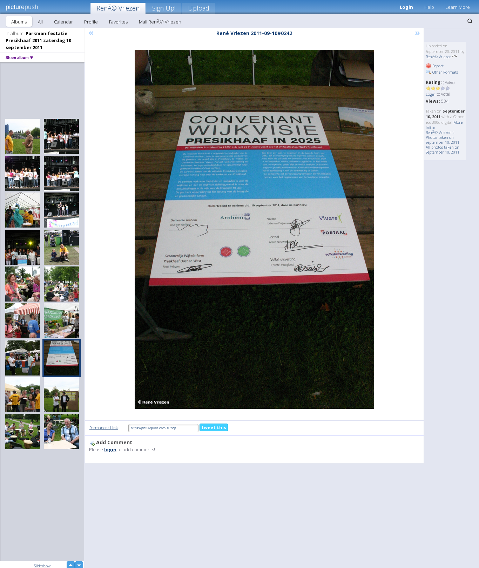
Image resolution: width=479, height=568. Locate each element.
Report (437, 65)
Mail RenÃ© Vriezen (160, 22)
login (110, 449)
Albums (19, 22)
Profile (91, 22)
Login (406, 7)
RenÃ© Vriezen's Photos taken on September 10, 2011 (442, 137)
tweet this (213, 427)
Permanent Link (103, 427)
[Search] (469, 21)
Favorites (118, 22)
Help (429, 7)
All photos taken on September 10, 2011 (442, 149)
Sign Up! (163, 8)
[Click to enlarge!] (254, 229)
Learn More (457, 7)
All (40, 22)
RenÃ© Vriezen (118, 8)
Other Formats (444, 72)
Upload (198, 8)
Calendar (63, 22)
